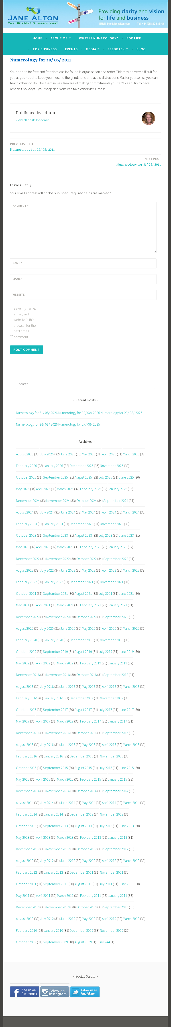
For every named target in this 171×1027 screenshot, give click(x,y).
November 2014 (58, 791)
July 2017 (105, 709)
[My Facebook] (24, 996)
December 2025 (81, 465)
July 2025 (105, 477)
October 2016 (86, 733)
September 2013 (55, 826)
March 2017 (65, 721)
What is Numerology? (98, 38)
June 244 (103, 942)
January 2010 (53, 930)
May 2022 (88, 570)
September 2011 (55, 884)
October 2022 (86, 558)
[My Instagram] (54, 996)
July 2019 (105, 651)
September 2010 (115, 907)
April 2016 (109, 744)
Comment (20, 206)
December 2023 (81, 524)
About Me (59, 38)
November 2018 (58, 674)
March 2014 (131, 802)
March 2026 (131, 454)
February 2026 (26, 465)
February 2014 (26, 814)
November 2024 (58, 500)
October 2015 (26, 767)
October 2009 (26, 942)
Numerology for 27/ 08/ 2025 (79, 424)
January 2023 (117, 547)
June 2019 (126, 651)
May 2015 (22, 779)
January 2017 (117, 721)
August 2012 (24, 860)
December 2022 (28, 558)
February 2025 (90, 489)
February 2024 (26, 524)
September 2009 (55, 942)
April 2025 (43, 489)
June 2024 (67, 512)
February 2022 (26, 582)
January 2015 (117, 779)
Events (71, 49)
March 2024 (131, 512)
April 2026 (109, 454)
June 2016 (67, 744)
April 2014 (109, 802)
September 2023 (55, 535)
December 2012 (28, 849)
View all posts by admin (32, 120)
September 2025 (55, 477)
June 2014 (67, 802)
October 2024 (86, 500)
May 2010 (88, 918)
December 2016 (28, 733)
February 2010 (26, 930)
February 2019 (90, 663)
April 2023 (43, 547)
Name (17, 263)
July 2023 (105, 535)
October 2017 (26, 709)
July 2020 (47, 628)
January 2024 (53, 524)
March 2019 (65, 663)
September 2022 (115, 558)
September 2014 (115, 791)
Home (37, 38)
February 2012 (26, 872)
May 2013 (22, 837)
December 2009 (81, 930)
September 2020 (115, 617)
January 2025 (117, 489)
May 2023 (22, 547)
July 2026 (47, 454)
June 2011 (126, 884)
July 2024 (47, 512)
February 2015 (90, 779)
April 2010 (109, 918)
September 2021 (55, 593)
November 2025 (111, 465)
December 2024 (28, 500)
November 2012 (58, 849)
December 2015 (81, 756)
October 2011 (26, 884)
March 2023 (65, 547)
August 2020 (24, 628)
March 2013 (65, 837)
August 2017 (83, 709)
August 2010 (24, 918)
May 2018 (88, 686)
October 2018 (86, 674)
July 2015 (105, 767)
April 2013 (43, 837)
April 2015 (43, 779)
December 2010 (28, 907)
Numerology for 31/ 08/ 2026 (37, 412)
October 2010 (86, 907)
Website (18, 294)
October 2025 (26, 477)
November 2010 (58, 907)
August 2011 (83, 884)
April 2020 (109, 628)
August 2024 (24, 512)
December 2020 (28, 617)
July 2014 (47, 802)
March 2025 (65, 489)
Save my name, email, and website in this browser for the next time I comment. (25, 322)
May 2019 (22, 663)
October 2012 (86, 849)
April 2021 (43, 605)
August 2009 (83, 942)
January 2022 (53, 582)
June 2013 (126, 826)
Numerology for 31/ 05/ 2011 (138, 162)
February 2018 (26, 698)
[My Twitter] (85, 996)
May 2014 (88, 802)
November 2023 (111, 524)
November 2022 (58, 558)
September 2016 (115, 733)
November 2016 (58, 733)
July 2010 (47, 918)
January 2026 (53, 465)
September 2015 (55, 767)
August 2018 (24, 686)
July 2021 (105, 593)
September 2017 (55, 709)
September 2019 (55, 651)
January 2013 (117, 837)
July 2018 (47, 686)
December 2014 (28, 791)
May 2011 (22, 895)
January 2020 (53, 640)
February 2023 (90, 547)
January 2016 (53, 756)
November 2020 (58, 617)
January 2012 (53, 872)
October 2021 (26, 593)
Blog (141, 49)
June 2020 (67, 628)
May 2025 (22, 489)
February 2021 (90, 605)
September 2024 (115, 500)
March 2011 (65, 895)
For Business (45, 49)
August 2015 (83, 767)
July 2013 (105, 826)
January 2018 (53, 698)
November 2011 (111, 872)
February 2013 (90, 837)
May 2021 (22, 605)
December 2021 (81, 582)
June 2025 (126, 477)
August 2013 (83, 826)
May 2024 (88, 512)
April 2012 (109, 860)
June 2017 (126, 709)
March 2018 (131, 686)
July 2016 (47, 744)
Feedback (116, 49)
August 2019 (83, 651)
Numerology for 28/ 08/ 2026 (37, 424)
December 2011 (81, 872)
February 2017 (90, 721)
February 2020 (26, 640)
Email (17, 279)
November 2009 (111, 930)
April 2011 (43, 895)
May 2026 (88, 454)
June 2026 (67, 454)
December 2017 (81, 698)
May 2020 (88, 628)
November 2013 (111, 814)
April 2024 (109, 512)
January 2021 (117, 605)
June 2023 (126, 535)
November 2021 (111, 582)
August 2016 (24, 744)
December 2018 (28, 674)
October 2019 (26, 651)
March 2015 (65, 779)
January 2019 (117, 663)
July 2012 (47, 860)
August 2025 (83, 477)
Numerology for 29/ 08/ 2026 (121, 412)
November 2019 (111, 640)
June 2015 (126, 767)
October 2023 (26, 535)
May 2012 (88, 860)
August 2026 (24, 454)
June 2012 (67, 860)
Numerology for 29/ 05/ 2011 (32, 147)
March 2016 (131, 744)
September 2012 (115, 849)
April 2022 (109, 570)
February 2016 (26, 756)
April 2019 (43, 663)
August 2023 (83, 535)
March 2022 (131, 570)
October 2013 (26, 826)
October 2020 (86, 617)
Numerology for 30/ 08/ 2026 (79, 412)
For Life (133, 38)
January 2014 (53, 814)
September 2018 (115, 674)
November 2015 (111, 756)
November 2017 (111, 698)
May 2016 (88, 744)
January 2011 (117, 895)
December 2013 (81, 814)
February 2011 (90, 895)
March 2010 (131, 918)
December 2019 (81, 640)
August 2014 (24, 802)
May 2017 (22, 721)
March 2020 (131, 628)
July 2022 (47, 570)
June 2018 (67, 686)
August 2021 (83, 593)
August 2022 (24, 570)
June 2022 (67, 570)
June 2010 (67, 918)
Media (91, 49)
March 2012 (131, 860)
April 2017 (43, 721)
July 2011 (105, 884)
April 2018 (109, 686)
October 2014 (86, 791)
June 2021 (126, 593)
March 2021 (65, 605)
